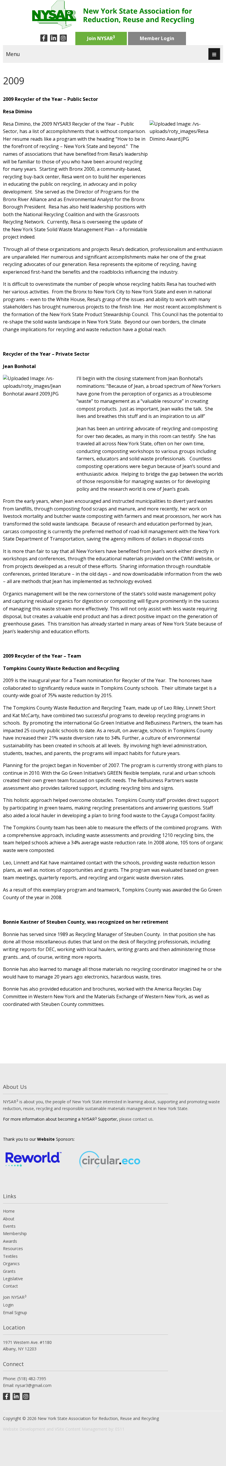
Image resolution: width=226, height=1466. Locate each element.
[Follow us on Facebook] (43, 38)
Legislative (13, 1278)
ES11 (119, 1429)
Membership (15, 1233)
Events (9, 1226)
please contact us (136, 1119)
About (8, 1219)
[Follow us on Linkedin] (53, 38)
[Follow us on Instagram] (63, 38)
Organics (11, 1263)
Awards (10, 1241)
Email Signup (15, 1312)
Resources (13, 1248)
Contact (10, 1286)
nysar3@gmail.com (33, 1385)
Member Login (157, 38)
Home (9, 1211)
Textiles (10, 1256)
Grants (9, 1271)
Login (8, 1305)
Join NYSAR (101, 37)
